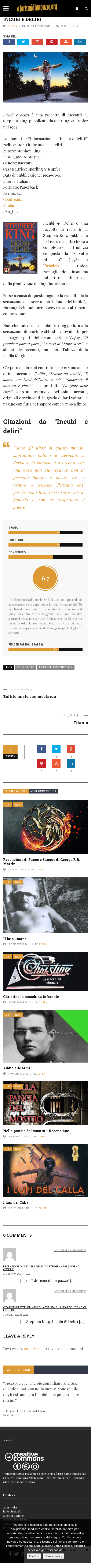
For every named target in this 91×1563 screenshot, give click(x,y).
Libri (8, 804)
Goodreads (12, 199)
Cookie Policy (53, 1556)
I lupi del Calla (16, 1202)
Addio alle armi (16, 1068)
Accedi (7, 1440)
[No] (86, 1541)
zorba (12, 26)
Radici (18, 804)
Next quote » (11, 1415)
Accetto (34, 1556)
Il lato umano (15, 938)
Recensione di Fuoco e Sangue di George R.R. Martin (41, 861)
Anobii (8, 205)
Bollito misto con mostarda (29, 696)
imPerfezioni (11, 1511)
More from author (43, 791)
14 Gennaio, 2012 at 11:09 (16, 1273)
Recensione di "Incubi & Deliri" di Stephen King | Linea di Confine (41, 1267)
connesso (32, 1348)
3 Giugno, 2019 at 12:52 (15, 1314)
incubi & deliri (25, 666)
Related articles (16, 791)
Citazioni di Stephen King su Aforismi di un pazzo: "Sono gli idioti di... (45, 1308)
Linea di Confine (13, 1515)
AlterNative (10, 1507)
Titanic (80, 722)
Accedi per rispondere (70, 1250)
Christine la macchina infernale (31, 996)
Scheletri (53, 265)
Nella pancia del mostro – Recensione (36, 1130)
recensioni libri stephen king (55, 666)
